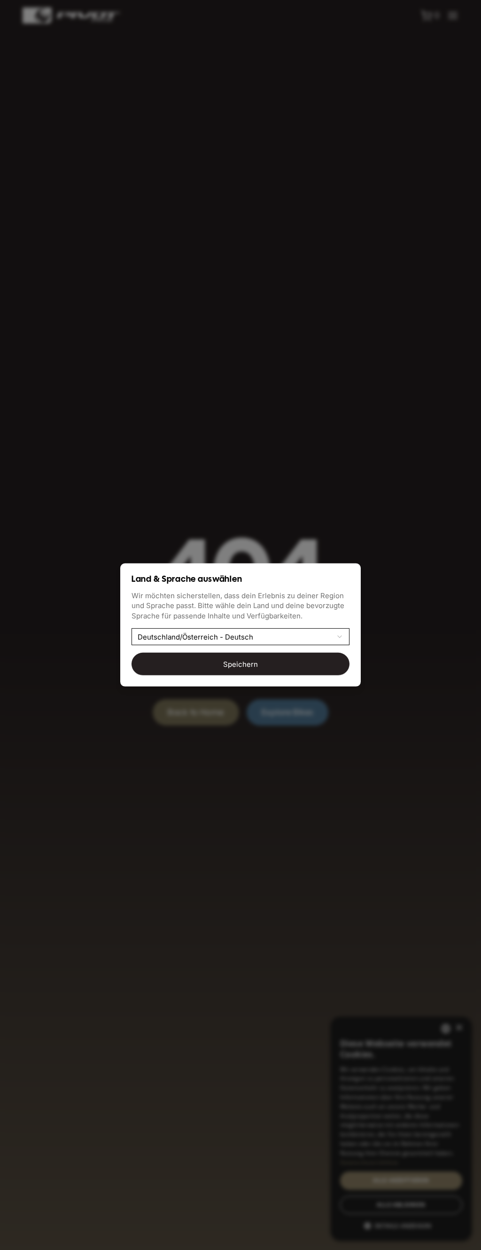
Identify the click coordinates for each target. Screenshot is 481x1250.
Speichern (240, 663)
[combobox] (240, 636)
